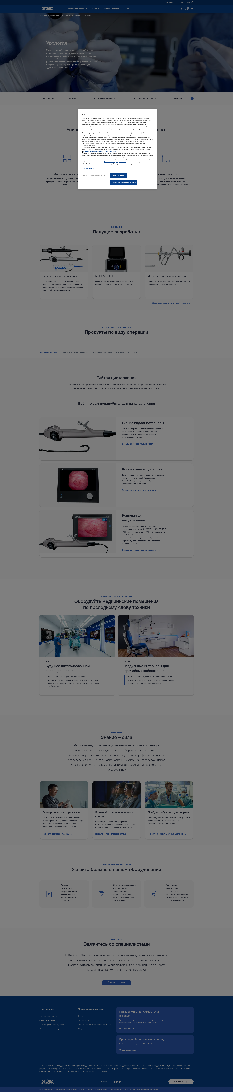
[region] (117, 149)
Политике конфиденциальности (115, 162)
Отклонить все (118, 175)
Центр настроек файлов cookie (94, 175)
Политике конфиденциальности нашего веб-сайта (99, 151)
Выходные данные (88, 168)
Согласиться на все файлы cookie (124, 182)
